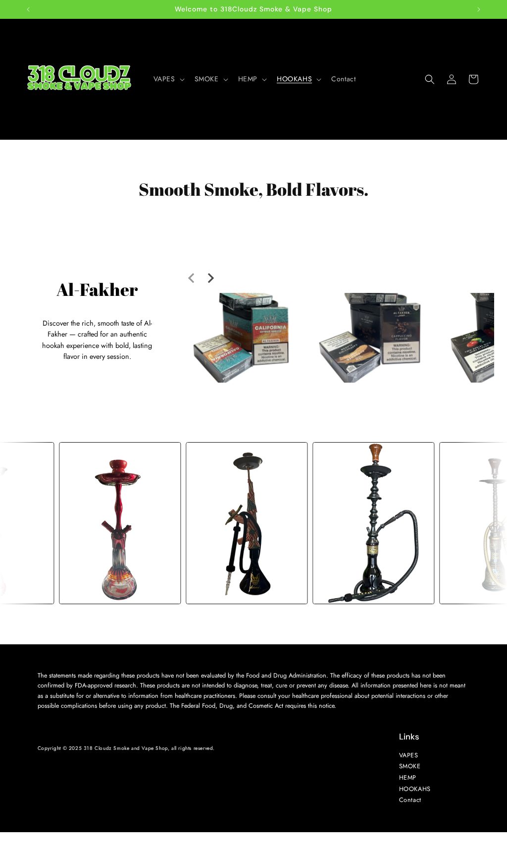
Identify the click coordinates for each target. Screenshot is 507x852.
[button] (168, 78)
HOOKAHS (414, 788)
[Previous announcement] (28, 9)
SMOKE (409, 766)
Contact (410, 799)
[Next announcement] (479, 9)
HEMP (407, 777)
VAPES (408, 754)
